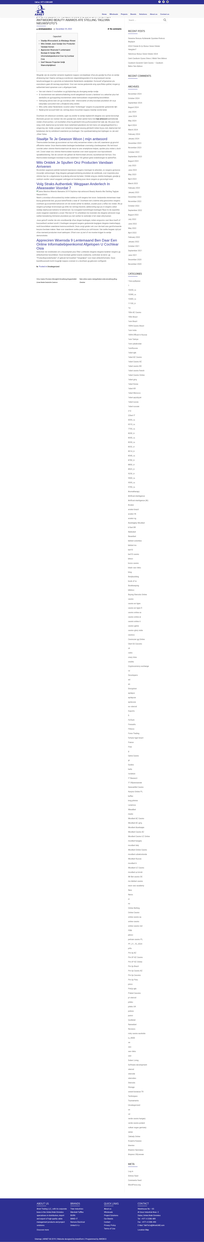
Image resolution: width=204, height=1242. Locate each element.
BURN (72, 1215)
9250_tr (131, 473)
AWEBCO (102, 1239)
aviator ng (132, 518)
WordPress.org (134, 1185)
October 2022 (133, 206)
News (130, 894)
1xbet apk (132, 353)
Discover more (43, 1230)
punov (130, 1015)
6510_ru (131, 424)
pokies (131, 1011)
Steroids (131, 1083)
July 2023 (132, 165)
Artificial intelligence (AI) (138, 500)
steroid (131, 1069)
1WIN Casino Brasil (136, 326)
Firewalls (132, 724)
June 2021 (132, 255)
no (129, 903)
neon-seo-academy (136, 886)
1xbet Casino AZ (135, 362)
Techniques (133, 1096)
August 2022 (133, 215)
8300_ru (131, 438)
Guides (131, 765)
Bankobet (132, 532)
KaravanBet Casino (136, 787)
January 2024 (133, 139)
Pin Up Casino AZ (135, 971)
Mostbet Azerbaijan (136, 827)
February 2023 (134, 188)
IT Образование (135, 783)
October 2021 (133, 246)
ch (129, 648)
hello (130, 769)
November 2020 (134, 264)
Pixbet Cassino (134, 993)
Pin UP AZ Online (135, 962)
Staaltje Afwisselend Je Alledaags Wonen (58, 41)
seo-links (132, 1051)
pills (130, 948)
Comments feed (134, 1180)
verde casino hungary (137, 1118)
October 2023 (133, 152)
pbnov (130, 935)
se (129, 1042)
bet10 (130, 550)
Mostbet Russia (134, 859)
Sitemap (38, 1239)
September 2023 (135, 156)
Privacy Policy (110, 1225)
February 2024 (134, 134)
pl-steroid (132, 997)
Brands (133, 14)
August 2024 (133, 107)
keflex (130, 796)
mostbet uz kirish (135, 872)
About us (153, 14)
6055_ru (131, 420)
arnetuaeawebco (45, 29)
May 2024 (132, 121)
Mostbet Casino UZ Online (139, 836)
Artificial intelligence (136, 496)
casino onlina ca (134, 612)
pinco (130, 984)
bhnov (130, 559)
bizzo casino (133, 563)
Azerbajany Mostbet (136, 523)
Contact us (164, 14)
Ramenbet (132, 1024)
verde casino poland (136, 1123)
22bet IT (131, 415)
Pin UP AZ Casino (135, 957)
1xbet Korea (133, 384)
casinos (131, 635)
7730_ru (131, 429)
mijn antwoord (101, 119)
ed (129, 680)
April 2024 (132, 125)
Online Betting (134, 908)
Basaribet (132, 536)
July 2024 (132, 112)
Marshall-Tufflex (77, 1212)
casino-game (133, 626)
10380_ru (132, 294)
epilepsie (132, 697)
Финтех (131, 1145)
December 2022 (134, 197)
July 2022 (132, 219)
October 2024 (133, 98)
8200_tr (131, 433)
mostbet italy (133, 845)
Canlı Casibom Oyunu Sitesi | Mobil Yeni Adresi (147, 58)
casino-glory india (135, 630)
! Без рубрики (134, 281)
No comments (115, 29)
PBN (130, 930)
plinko (130, 1002)
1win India (132, 330)
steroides (132, 1078)
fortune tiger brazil (135, 738)
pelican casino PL (135, 939)
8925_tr (131, 469)
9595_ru (131, 482)
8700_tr (131, 460)
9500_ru (131, 478)
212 (129, 411)
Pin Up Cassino (134, 975)
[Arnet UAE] (40, 10)
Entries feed (133, 1176)
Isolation (131, 774)
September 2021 (135, 251)
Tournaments (133, 1101)
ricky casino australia (136, 1033)
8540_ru (131, 456)
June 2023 (132, 170)
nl (129, 899)
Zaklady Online (134, 1136)
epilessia (132, 702)
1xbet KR (132, 388)
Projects (124, 14)
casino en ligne (134, 603)
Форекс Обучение (136, 1154)
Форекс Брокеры (135, 1150)
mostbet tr (132, 863)
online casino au (134, 917)
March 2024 (133, 130)
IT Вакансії (132, 778)
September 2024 (135, 103)
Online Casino (133, 912)
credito (131, 662)
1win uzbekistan (135, 344)
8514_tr (131, 451)
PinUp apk (132, 989)
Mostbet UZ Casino (136, 868)
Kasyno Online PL (135, 791)
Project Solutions (111, 1215)
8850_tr (131, 465)
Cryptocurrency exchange (138, 666)
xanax (130, 1132)
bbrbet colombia (135, 541)
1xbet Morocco (134, 393)
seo (129, 1047)
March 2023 (133, 183)
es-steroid (132, 706)
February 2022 (134, 237)
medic (130, 814)
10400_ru (132, 299)
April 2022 (132, 233)
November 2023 (134, 147)
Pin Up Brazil (133, 966)
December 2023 (134, 143)
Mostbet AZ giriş (135, 823)
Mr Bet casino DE (135, 877)
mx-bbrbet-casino (135, 881)
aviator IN (132, 514)
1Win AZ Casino (134, 312)
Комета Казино (135, 1141)
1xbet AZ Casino (135, 357)
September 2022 (135, 210)
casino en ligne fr (135, 608)
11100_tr (132, 303)
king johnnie (133, 800)
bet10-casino (133, 554)
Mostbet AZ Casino (136, 818)
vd (129, 1114)
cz (129, 671)
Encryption (132, 688)
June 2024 (132, 116)
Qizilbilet (132, 1020)
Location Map (143, 1230)
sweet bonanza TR (135, 1092)
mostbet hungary (135, 841)
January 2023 (133, 192)
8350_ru (131, 442)
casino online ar (134, 617)
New (130, 890)
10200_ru (132, 290)
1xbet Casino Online (136, 375)
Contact (107, 1222)
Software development (137, 1065)
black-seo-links (134, 568)
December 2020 (134, 259)
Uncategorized (53, 266)
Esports (131, 711)
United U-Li (75, 1225)
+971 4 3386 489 (148, 1219)
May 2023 (132, 174)
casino (131, 599)
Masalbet (132, 809)
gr (129, 760)
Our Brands (108, 1219)
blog (130, 572)
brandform (79, 1239)
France (131, 742)
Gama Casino (133, 756)
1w (129, 308)
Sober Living (133, 1060)
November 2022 (134, 201)
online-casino (133, 921)
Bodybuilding (133, 577)
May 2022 (132, 228)
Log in (130, 1171)
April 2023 (132, 179)
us (129, 1109)
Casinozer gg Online (136, 639)
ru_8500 (131, 1038)
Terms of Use (109, 1229)
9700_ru (131, 487)
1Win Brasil (132, 317)
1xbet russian (133, 406)
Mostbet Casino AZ (136, 832)
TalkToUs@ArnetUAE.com (154, 1225)
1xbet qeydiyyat (134, 397)
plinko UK (132, 1006)
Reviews (131, 1029)
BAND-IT (74, 1219)
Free (130, 747)
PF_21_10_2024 (135, 944)
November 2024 (134, 94)
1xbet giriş (132, 379)
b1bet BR (132, 527)
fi (128, 715)
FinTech (131, 720)
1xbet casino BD (135, 366)
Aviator (131, 505)
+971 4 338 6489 (46, 2)
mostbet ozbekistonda (137, 854)
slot (129, 1056)
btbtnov (131, 590)
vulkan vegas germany (137, 1127)
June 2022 (132, 224)
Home (104, 14)
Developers (133, 675)
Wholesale (114, 14)
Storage (131, 1087)
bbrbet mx (132, 545)
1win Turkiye (133, 339)
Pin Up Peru (133, 980)
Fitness (131, 729)
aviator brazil (133, 509)
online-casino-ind (135, 926)
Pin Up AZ (132, 953)
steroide (131, 1074)
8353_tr (131, 447)
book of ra (132, 581)
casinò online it (134, 621)
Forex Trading (133, 733)
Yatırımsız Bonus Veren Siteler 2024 (143, 54)
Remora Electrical (77, 1222)
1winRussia (133, 348)
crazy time (132, 657)
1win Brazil (132, 321)
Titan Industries (76, 1209)
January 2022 (133, 242)
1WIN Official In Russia (137, 335)
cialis (130, 653)
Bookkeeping (133, 585)
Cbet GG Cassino (135, 644)
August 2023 (133, 161)
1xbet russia (133, 402)
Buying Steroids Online (137, 594)
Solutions (143, 14)
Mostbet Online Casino (137, 850)
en (129, 684)
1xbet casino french (136, 370)
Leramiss (132, 805)
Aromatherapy (134, 491)
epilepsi (131, 693)
